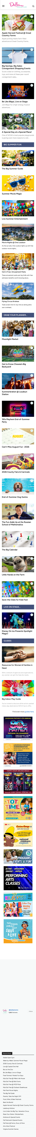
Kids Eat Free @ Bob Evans (12, 1081)
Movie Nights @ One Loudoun (13, 242)
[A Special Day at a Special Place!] (18, 121)
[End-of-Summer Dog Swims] (18, 486)
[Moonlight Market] (18, 329)
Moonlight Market (10, 339)
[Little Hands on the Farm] (18, 564)
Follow (31, 1011)
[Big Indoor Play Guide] (18, 688)
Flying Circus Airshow (10, 301)
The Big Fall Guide (8, 1093)
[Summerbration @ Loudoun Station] (18, 381)
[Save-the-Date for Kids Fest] (18, 589)
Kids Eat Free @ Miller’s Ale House (14, 1078)
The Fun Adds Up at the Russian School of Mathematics (16, 523)
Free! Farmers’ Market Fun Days (13, 1075)
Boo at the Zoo (8, 1069)
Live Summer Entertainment (15, 219)
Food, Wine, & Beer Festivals (12, 1099)
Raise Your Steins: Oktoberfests (13, 1114)
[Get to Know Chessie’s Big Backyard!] (18, 354)
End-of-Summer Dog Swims (15, 497)
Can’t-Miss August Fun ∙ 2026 (15, 447)
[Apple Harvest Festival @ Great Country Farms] (18, 22)
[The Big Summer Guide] (18, 158)
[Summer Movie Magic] (18, 183)
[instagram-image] (7, 1021)
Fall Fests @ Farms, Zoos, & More (14, 1123)
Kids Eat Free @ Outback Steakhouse (15, 1087)
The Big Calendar (10, 549)
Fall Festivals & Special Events (12, 1120)
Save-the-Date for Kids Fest (15, 600)
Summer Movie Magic (12, 193)
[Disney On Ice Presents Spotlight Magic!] (18, 620)
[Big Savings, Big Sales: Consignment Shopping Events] (18, 55)
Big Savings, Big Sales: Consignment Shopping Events (16, 67)
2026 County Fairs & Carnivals (16, 472)
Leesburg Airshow (9, 1108)
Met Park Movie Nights (10, 1090)
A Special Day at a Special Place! (17, 132)
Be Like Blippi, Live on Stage (15, 101)
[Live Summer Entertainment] (18, 208)
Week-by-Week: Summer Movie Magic (15, 1060)
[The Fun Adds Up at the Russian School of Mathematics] (18, 511)
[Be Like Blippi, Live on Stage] (18, 91)
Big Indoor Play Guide (11, 699)
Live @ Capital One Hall (10, 1066)
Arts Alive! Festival (9, 1126)
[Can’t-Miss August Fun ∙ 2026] (18, 436)
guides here (29, 712)
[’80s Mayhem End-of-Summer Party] (18, 409)
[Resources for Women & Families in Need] (18, 654)
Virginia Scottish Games (10, 1129)
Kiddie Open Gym (8, 1057)
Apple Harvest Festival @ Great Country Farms (18, 1105)
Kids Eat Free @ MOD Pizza (12, 1084)
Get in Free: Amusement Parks (14, 272)
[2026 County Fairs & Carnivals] (18, 461)
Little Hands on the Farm (13, 574)
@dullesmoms (13, 1010)
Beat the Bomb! (8, 1102)
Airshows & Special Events (11, 1117)
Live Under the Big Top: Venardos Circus (16, 1111)
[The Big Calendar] (18, 539)
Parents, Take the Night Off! (12, 1096)
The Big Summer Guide (12, 168)
